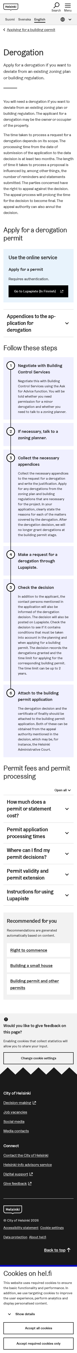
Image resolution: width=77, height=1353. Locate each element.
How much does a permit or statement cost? (29, 809)
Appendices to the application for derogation (31, 323)
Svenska (24, 19)
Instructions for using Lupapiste (30, 895)
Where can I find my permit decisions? (28, 853)
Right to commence (28, 950)
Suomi (10, 19)
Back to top (54, 1250)
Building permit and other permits (34, 984)
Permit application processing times (27, 833)
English (39, 19)
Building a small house (31, 965)
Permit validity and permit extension (28, 874)
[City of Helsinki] (12, 1209)
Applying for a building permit (31, 29)
